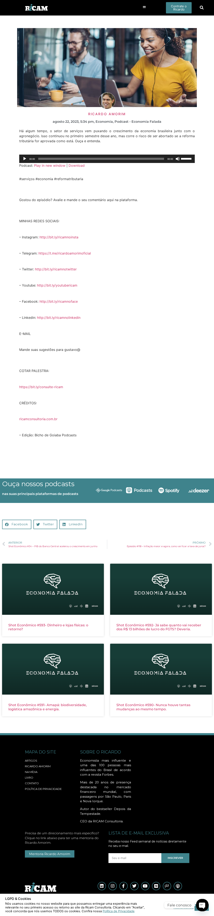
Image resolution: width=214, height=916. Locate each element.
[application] (107, 159)
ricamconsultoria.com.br (38, 419)
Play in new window (49, 165)
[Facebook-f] (123, 886)
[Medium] (156, 886)
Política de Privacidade (119, 911)
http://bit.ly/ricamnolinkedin (58, 317)
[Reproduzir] (25, 159)
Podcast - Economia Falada (138, 122)
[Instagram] (112, 886)
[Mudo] (178, 159)
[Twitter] (134, 886)
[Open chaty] (202, 905)
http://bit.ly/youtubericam (57, 285)
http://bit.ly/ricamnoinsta (58, 237)
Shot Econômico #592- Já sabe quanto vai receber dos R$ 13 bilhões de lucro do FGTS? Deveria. (158, 627)
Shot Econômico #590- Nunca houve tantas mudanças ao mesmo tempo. (153, 707)
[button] (144, 6)
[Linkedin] (102, 886)
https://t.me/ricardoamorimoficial (64, 253)
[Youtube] (145, 886)
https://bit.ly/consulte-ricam (41, 387)
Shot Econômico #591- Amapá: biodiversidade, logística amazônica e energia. (47, 707)
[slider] (187, 158)
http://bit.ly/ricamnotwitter (56, 269)
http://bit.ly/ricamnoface (58, 301)
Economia (104, 122)
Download (77, 165)
